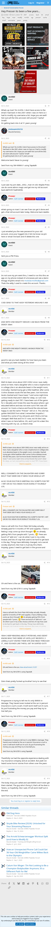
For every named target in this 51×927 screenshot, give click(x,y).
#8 (49, 298)
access (31, 15)
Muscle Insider (11, 829)
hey (3, 17)
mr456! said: (7, 143)
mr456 (26, 17)
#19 (48, 778)
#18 (48, 731)
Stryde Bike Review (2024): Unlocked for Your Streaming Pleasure (25, 825)
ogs (32, 17)
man (13, 17)
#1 (49, 106)
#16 (48, 658)
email (47, 15)
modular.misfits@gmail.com (36, 280)
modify (19, 17)
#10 (48, 340)
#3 (49, 181)
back (37, 15)
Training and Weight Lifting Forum (29, 842)
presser (38, 17)
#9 (49, 318)
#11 (48, 378)
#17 (48, 696)
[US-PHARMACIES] (13, 58)
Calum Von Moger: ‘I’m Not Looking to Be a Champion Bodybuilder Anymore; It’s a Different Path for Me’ (27, 868)
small (4, 20)
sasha (45, 17)
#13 (48, 501)
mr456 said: (7, 344)
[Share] (45, 106)
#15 (48, 604)
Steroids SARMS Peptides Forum (25, 816)
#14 (48, 562)
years (19, 20)
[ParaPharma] (25, 81)
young (25, 20)
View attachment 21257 (28, 667)
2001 (25, 15)
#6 (49, 252)
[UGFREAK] (37, 58)
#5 (49, 227)
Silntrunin (9, 816)
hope (8, 17)
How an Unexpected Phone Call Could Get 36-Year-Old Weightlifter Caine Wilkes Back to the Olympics (27, 852)
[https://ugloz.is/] (13, 34)
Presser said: (7, 506)
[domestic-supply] (37, 34)
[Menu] (3, 2)
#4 (49, 205)
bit (42, 15)
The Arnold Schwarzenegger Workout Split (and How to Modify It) (27, 838)
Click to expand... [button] (25, 464)
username (11, 20)
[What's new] (48, 2)
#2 (49, 138)
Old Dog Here (13, 813)
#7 (49, 271)
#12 (48, 439)
